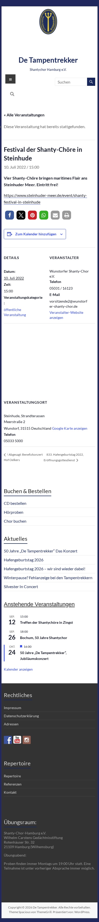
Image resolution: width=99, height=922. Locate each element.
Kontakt (10, 792)
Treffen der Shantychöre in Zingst (46, 622)
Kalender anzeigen (18, 669)
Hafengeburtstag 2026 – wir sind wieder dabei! (44, 568)
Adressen (11, 724)
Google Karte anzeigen (69, 428)
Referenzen (13, 784)
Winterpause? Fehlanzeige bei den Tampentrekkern (48, 577)
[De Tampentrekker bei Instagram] (27, 740)
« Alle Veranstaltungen (24, 114)
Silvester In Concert (21, 586)
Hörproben (13, 512)
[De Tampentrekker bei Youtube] (17, 740)
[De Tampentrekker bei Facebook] (8, 740)
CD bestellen (15, 503)
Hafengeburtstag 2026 (23, 559)
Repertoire (12, 776)
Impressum (12, 708)
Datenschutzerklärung (21, 716)
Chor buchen (15, 521)
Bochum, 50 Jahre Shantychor (43, 637)
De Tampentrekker (48, 60)
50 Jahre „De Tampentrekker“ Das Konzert (40, 550)
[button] (9, 215)
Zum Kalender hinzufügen (35, 234)
